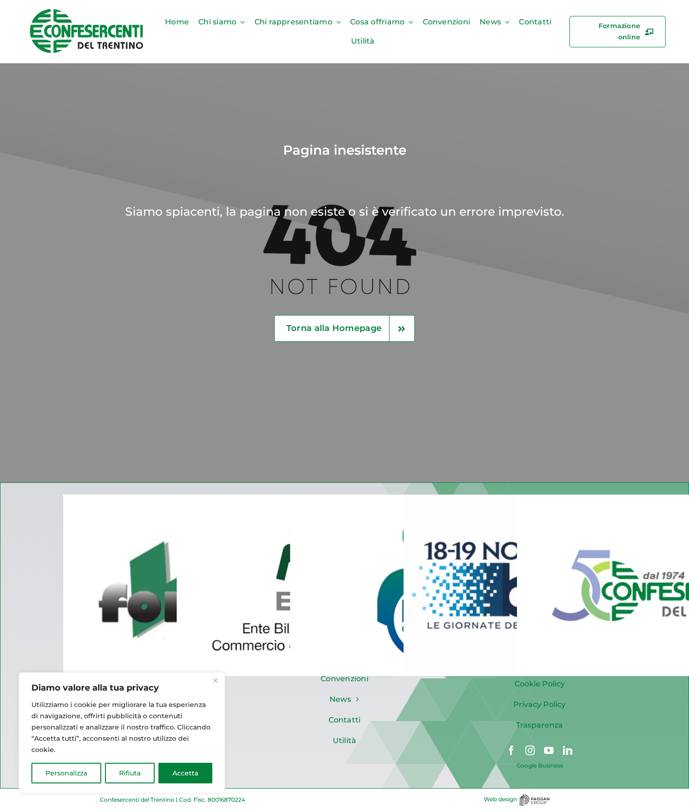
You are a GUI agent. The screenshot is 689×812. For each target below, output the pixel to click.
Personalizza (66, 773)
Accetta (185, 773)
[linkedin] (567, 750)
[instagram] (530, 750)
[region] (122, 732)
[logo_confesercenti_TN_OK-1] (86, 11)
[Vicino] (215, 680)
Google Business (540, 765)
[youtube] (549, 750)
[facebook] (511, 750)
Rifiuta (130, 773)
